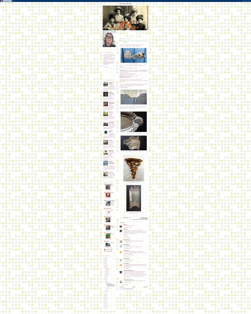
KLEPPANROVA (108, 208)
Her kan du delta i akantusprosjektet (125, 77)
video (136, 71)
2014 (105, 301)
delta (142, 219)
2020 (105, 267)
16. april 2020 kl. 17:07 (127, 256)
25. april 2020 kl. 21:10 (127, 277)
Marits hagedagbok (109, 184)
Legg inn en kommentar (124, 284)
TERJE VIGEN (111, 172)
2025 (105, 259)
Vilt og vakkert (126, 244)
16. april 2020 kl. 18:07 (127, 261)
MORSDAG (110, 140)
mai (106, 279)
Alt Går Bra (144, 70)
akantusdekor (135, 219)
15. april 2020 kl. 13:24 (127, 242)
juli (105, 276)
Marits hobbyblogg (109, 251)
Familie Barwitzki (109, 216)
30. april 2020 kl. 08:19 (127, 282)
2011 (105, 306)
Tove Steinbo (126, 250)
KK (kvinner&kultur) (109, 249)
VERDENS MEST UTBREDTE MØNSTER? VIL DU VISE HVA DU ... (110, 284)
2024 (105, 260)
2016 (105, 298)
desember (107, 268)
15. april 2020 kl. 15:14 (127, 248)
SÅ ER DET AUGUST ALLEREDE (112, 226)
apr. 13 (107, 282)
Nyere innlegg (122, 286)
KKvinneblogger (126, 239)
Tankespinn (108, 241)
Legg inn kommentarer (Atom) (128, 288)
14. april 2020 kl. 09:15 (127, 237)
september (107, 273)
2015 (105, 300)
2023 (105, 262)
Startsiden (133, 286)
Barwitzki (125, 229)
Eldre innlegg (146, 286)
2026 (105, 257)
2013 (105, 303)
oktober (106, 271)
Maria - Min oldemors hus (128, 270)
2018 (105, 295)
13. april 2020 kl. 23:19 (127, 227)
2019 (105, 293)
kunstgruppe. (146, 219)
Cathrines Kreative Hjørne (128, 279)
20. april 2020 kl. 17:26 (127, 268)
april (106, 281)
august (106, 274)
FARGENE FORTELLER (110, 192)
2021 (105, 265)
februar (106, 291)
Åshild (125, 224)
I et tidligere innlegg (123, 70)
